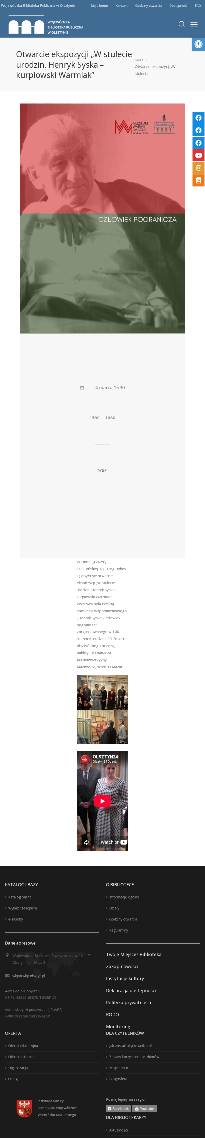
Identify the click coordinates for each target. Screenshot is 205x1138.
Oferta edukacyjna (23, 1045)
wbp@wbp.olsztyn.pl (28, 975)
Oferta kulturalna (22, 1056)
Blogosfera (118, 1078)
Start (139, 59)
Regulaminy (118, 930)
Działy (114, 908)
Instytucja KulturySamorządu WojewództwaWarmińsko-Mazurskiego (58, 1108)
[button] (198, 44)
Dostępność (178, 5)
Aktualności (118, 1130)
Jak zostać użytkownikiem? (130, 1045)
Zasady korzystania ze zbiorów (134, 1056)
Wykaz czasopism (22, 908)
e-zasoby (15, 919)
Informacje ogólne (124, 897)
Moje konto (99, 5)
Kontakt (122, 5)
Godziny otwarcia (148, 5)
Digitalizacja (18, 1067)
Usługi (13, 1078)
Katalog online (20, 897)
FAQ (198, 5)
